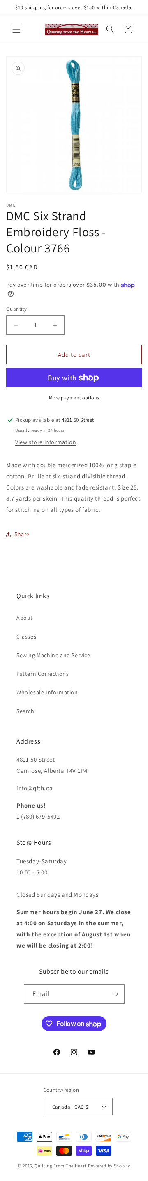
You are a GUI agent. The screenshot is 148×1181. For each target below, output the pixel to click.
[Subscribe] (115, 994)
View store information (45, 442)
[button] (16, 29)
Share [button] (22, 534)
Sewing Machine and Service (53, 655)
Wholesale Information (47, 692)
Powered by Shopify (109, 1166)
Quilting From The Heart (61, 1166)
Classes (26, 636)
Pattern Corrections (42, 673)
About (24, 617)
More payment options (74, 397)
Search (25, 711)
